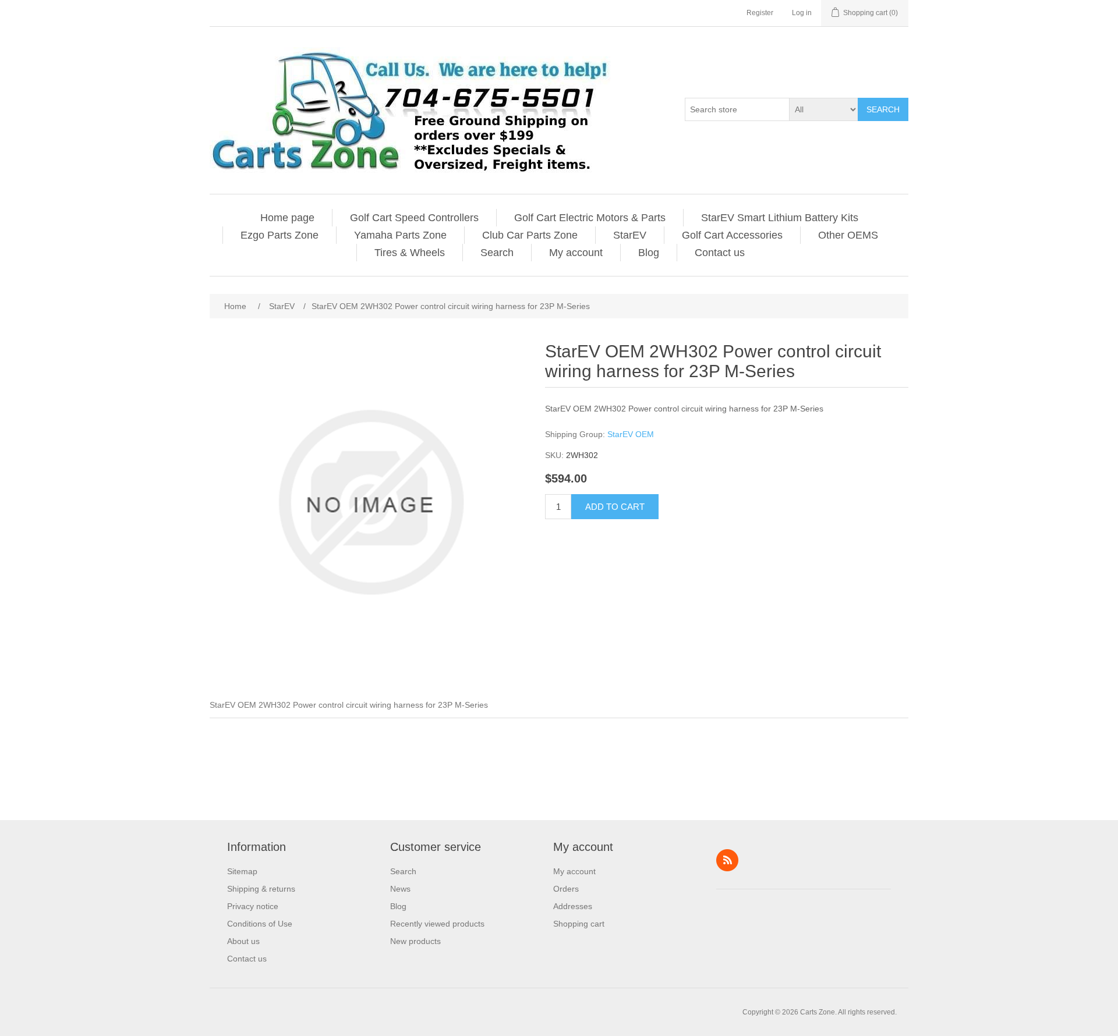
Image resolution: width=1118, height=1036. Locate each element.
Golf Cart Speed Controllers (414, 217)
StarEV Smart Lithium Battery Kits (779, 217)
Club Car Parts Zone (530, 235)
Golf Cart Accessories (732, 235)
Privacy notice (252, 906)
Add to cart (615, 507)
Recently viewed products (437, 923)
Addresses (572, 906)
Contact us (720, 252)
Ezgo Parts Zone (279, 235)
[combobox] (737, 109)
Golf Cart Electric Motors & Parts (590, 217)
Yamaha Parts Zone (400, 235)
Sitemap (242, 871)
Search (883, 109)
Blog (648, 252)
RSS (727, 860)
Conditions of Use (259, 923)
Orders (566, 888)
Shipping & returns (261, 888)
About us (243, 941)
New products (415, 941)
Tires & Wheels (409, 252)
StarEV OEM (630, 434)
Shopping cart (578, 923)
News (400, 888)
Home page (287, 217)
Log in (802, 13)
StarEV (629, 235)
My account (576, 252)
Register (759, 13)
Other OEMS (848, 235)
